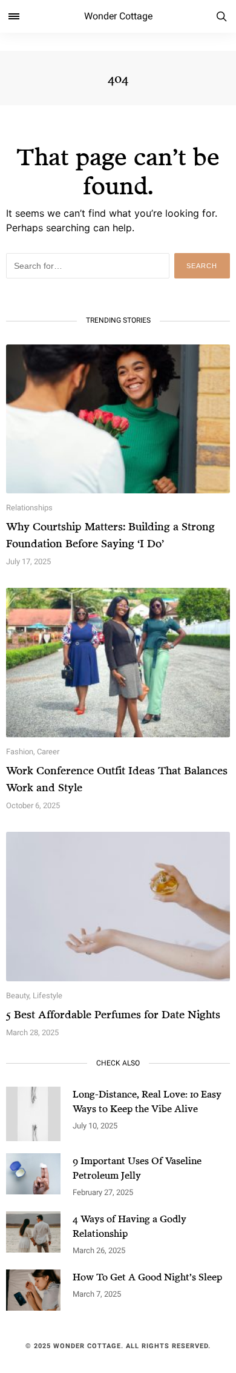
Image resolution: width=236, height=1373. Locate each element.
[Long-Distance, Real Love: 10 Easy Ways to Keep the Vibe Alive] (33, 1114)
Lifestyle (47, 995)
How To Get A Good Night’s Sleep (147, 1277)
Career (48, 751)
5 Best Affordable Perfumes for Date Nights (113, 1014)
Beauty (17, 995)
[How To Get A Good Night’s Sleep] (33, 1290)
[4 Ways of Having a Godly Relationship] (33, 1232)
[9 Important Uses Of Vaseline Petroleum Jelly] (33, 1173)
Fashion (19, 751)
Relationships (29, 507)
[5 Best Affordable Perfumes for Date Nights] (118, 906)
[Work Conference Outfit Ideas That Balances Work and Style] (118, 662)
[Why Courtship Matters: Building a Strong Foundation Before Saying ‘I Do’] (118, 419)
